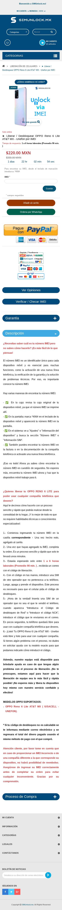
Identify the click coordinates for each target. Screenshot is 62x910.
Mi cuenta (8, 817)
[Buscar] (52, 32)
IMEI (7, 177)
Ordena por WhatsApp (31, 212)
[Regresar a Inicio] (3, 66)
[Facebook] (5, 892)
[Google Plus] (17, 892)
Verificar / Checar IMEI (31, 301)
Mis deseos (8, 43)
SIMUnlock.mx (28, 905)
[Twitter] (11, 892)
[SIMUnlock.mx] (31, 20)
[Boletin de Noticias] (48, 875)
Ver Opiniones (31, 290)
